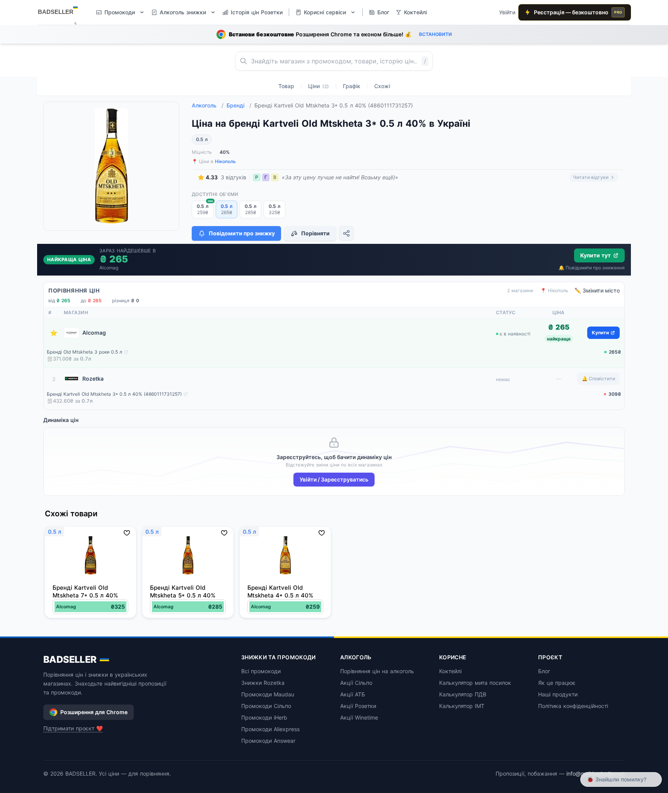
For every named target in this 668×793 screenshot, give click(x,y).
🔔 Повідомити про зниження (592, 268)
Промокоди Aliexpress (270, 729)
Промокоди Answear (268, 740)
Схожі (382, 86)
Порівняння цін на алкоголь (377, 671)
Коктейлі (450, 671)
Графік (351, 86)
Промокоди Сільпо (266, 706)
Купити (600, 332)
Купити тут (595, 255)
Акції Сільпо (356, 682)
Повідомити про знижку (242, 233)
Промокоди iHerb (264, 717)
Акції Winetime (359, 717)
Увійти (507, 12)
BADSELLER (70, 659)
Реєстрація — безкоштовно (578, 12)
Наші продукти (558, 694)
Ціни (318, 86)
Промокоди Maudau (267, 694)
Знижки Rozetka (263, 682)
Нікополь (225, 161)
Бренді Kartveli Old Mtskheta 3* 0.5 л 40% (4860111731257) (114, 394)
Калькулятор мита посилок (475, 682)
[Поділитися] (346, 233)
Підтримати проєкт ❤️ (73, 728)
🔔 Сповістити (598, 378)
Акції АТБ (352, 694)
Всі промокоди (261, 671)
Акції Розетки (358, 706)
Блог (544, 671)
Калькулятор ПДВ (462, 694)
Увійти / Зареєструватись (334, 479)
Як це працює (557, 682)
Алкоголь (207, 105)
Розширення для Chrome (94, 712)
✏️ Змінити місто (597, 290)
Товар (286, 86)
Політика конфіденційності (573, 706)
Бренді (239, 105)
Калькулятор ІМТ (461, 706)
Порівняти (315, 233)
